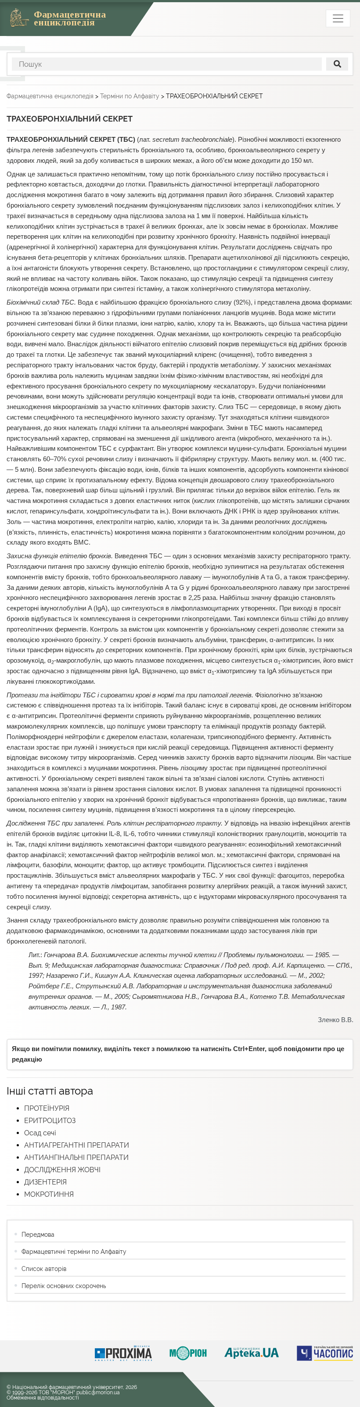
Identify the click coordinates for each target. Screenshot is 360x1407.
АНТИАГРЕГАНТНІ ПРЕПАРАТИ (76, 1145)
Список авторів (44, 1268)
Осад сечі (40, 1133)
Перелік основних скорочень (64, 1285)
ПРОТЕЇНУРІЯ (46, 1108)
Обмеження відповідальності (43, 1398)
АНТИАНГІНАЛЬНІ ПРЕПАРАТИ (76, 1157)
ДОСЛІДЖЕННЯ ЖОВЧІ (62, 1170)
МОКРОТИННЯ (49, 1194)
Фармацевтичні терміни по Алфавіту (74, 1251)
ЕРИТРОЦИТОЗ (50, 1120)
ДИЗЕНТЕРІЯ (45, 1182)
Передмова (38, 1234)
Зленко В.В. (335, 1019)
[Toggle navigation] (338, 18)
